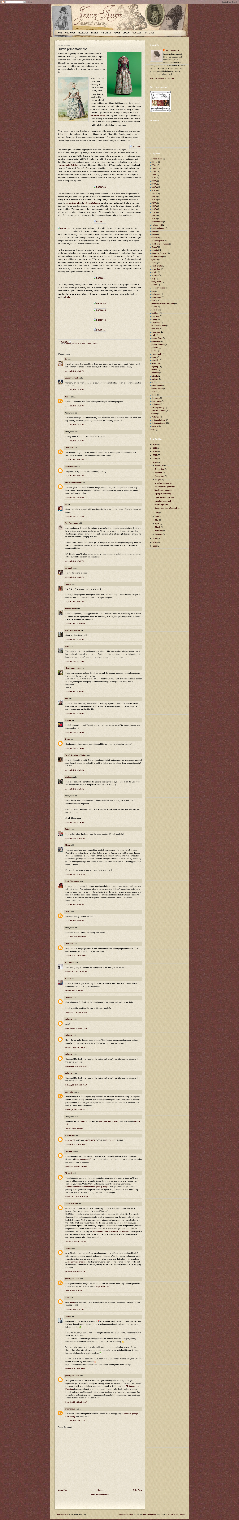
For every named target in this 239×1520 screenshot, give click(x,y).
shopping (155, 398)
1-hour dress (156, 159)
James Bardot (71, 1203)
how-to (154, 310)
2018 (155, 444)
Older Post (137, 1490)
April (157, 523)
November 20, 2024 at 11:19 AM (76, 1196)
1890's (154, 190)
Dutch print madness (72, 49)
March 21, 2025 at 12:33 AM (75, 1272)
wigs (153, 429)
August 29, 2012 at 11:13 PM (75, 955)
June (157, 516)
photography (156, 354)
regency (154, 367)
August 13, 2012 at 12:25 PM (75, 937)
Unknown (69, 448)
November (159, 469)
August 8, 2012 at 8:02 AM (74, 770)
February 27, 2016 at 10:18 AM (76, 1066)
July (157, 513)
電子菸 (72, 1302)
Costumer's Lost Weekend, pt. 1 (168, 508)
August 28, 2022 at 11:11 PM (75, 1144)
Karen (67, 646)
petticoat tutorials (91, 203)
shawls (154, 392)
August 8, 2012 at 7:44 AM (74, 748)
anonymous (70, 1409)
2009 (155, 546)
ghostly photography (163, 501)
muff (153, 335)
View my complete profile (162, 78)
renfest (154, 370)
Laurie (67, 912)
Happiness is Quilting (68, 165)
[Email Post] (70, 342)
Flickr (94, 33)
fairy (153, 278)
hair (153, 291)
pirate (153, 357)
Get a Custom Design (176, 1515)
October (159, 473)
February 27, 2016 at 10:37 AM (76, 1085)
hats (153, 300)
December (159, 465)
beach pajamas (157, 228)
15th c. (154, 162)
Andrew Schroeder (73, 483)
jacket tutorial (72, 203)
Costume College (158, 253)
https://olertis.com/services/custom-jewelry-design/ (87, 1187)
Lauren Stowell (71, 378)
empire (154, 272)
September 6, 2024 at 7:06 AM (76, 1166)
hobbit (154, 307)
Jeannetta (69, 1092)
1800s (153, 175)
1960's (154, 215)
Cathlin (68, 829)
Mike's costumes (158, 326)
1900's (154, 197)
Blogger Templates (126, 1515)
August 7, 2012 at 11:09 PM (75, 623)
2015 (155, 452)
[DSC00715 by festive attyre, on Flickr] (100, 330)
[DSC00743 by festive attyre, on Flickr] (100, 320)
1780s (153, 168)
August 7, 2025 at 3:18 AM (74, 1309)
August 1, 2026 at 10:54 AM (75, 1421)
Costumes (70, 33)
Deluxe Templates (149, 1515)
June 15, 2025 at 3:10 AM (74, 1291)
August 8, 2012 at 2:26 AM (74, 661)
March (158, 527)
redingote (155, 363)
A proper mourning (162, 494)
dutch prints (92, 344)
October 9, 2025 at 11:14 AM (75, 1369)
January (159, 534)
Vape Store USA (103, 1286)
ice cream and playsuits (164, 487)
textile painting (157, 407)
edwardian (155, 269)
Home (59, 33)
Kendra (68, 584)
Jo (66, 359)
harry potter (156, 297)
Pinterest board (97, 115)
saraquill (68, 568)
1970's (154, 219)
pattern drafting (158, 345)
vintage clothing (158, 420)
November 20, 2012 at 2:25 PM (76, 971)
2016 (155, 448)
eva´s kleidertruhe (72, 630)
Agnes (67, 397)
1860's (154, 181)
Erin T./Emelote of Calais (75, 755)
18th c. (154, 194)
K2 (66, 504)
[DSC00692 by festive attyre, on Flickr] (135, 147)
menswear (155, 322)
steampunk (156, 401)
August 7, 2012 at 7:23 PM (74, 516)
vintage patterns (158, 423)
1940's (154, 209)
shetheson (69, 1135)
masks (154, 319)
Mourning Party (161, 505)
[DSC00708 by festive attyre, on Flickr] (100, 303)
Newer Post (62, 1490)
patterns (154, 348)
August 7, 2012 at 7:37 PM (74, 561)
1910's (154, 200)
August (158, 480)
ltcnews (68, 1248)
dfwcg (154, 263)
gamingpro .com (72, 1279)
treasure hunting (158, 410)
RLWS (154, 382)
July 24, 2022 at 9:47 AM (74, 1128)
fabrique (155, 275)
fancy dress (156, 282)
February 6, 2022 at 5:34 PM (75, 1110)
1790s (153, 171)
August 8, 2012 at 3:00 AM (74, 713)
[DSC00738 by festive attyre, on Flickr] (100, 187)
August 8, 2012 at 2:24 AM (74, 639)
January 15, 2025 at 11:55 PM (75, 1241)
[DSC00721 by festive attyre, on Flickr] (100, 222)
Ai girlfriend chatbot (76, 1262)
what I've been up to (163, 483)
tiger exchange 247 (83, 1159)
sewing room (157, 389)
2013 (155, 459)
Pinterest (106, 33)
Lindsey (68, 777)
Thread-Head (70, 609)
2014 (155, 455)
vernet (154, 414)
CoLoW (154, 247)
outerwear (155, 341)
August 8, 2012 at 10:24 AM (75, 838)
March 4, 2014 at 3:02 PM (74, 990)
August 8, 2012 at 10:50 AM (75, 874)
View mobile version (100, 1494)
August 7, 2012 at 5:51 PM (74, 425)
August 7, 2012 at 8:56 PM (74, 577)
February (159, 531)
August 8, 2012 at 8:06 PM (74, 921)
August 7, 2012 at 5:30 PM (74, 390)
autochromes (157, 222)
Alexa (67, 845)
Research (83, 33)
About (117, 33)
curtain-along (78, 344)
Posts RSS (149, 33)
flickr (67, 297)
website (154, 426)
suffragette (155, 404)
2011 (155, 539)
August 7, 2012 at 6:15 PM (74, 476)
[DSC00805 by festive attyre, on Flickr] (100, 310)
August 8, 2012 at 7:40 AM (74, 732)
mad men (155, 316)
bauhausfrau (70, 467)
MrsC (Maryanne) (72, 881)
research (155, 373)
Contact (137, 33)
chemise (155, 237)
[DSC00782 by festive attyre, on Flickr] (64, 228)
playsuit (154, 360)
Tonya (67, 739)
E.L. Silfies (69, 963)
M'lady (68, 979)
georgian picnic (158, 288)
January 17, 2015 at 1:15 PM (75, 1047)
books (154, 231)
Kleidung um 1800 (72, 668)
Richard (68, 1173)
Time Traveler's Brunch (164, 497)
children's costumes (160, 244)
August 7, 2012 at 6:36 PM (74, 497)
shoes (154, 395)
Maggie (68, 720)
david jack (69, 1151)
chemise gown (157, 241)
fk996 (67, 1298)
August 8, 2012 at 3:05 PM (74, 905)
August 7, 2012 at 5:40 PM (74, 406)
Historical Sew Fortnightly (162, 304)
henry (67, 1316)
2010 (155, 542)
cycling (154, 259)
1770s (68, 344)
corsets (154, 250)
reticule (154, 376)
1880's (154, 187)
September (160, 476)
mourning (155, 332)
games (154, 285)
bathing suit (156, 225)
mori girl (155, 329)
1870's (154, 184)
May (157, 520)
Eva (66, 699)
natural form (156, 338)
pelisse (154, 351)
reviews (154, 379)
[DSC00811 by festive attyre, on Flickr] (100, 278)
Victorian (155, 417)
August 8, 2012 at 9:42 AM (74, 789)
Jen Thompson (71, 523)
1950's (154, 212)
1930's (154, 206)
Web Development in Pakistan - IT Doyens (111, 1231)
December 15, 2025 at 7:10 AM (76, 1402)
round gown (156, 385)
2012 (155, 462)
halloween (155, 294)
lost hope (155, 313)
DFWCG (126, 33)
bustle (154, 234)
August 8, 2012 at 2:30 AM (74, 691)
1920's (154, 203)
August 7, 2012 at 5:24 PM (74, 371)
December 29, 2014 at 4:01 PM (76, 1028)
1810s (153, 178)
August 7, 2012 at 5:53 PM (74, 460)
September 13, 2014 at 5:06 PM (76, 1012)
